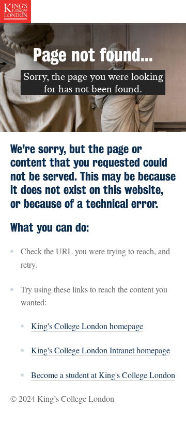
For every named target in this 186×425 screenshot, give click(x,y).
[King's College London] (15, 10)
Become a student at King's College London (103, 374)
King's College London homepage (87, 325)
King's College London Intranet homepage (100, 350)
